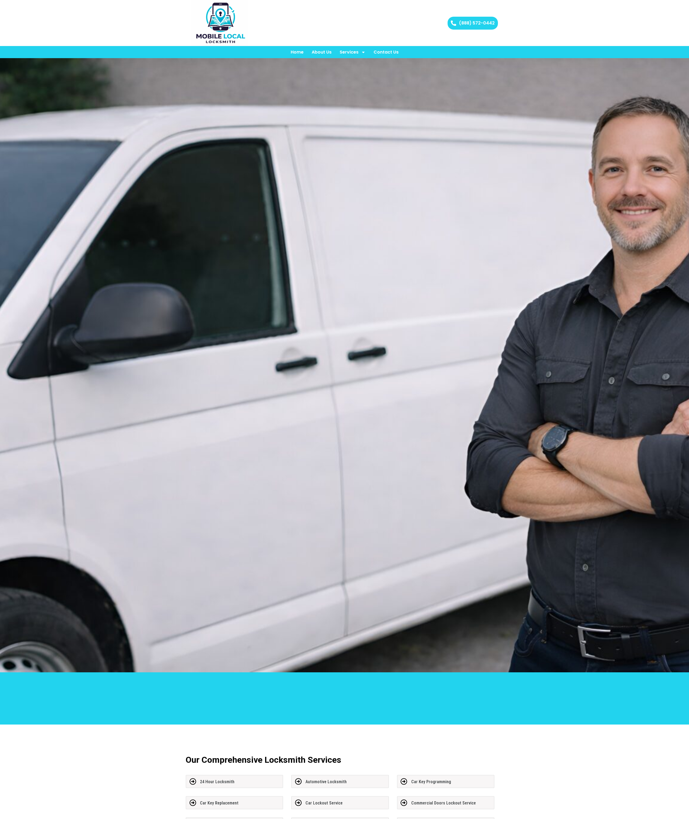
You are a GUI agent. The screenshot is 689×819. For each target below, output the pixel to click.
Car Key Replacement (219, 803)
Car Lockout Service (324, 803)
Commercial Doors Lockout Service (443, 803)
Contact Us (386, 52)
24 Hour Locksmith (217, 781)
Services (349, 52)
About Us (322, 52)
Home (297, 52)
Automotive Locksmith (326, 781)
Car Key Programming (431, 781)
